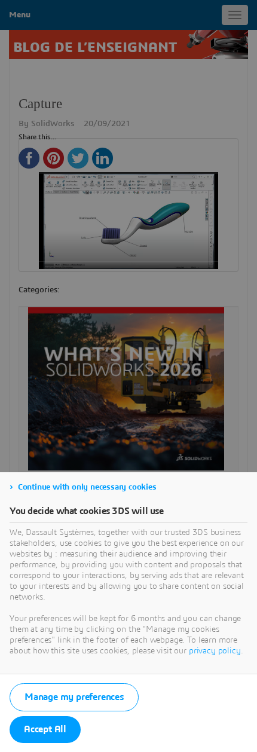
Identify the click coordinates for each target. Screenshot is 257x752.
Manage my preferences (74, 697)
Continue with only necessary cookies (87, 487)
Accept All (45, 729)
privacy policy (215, 651)
